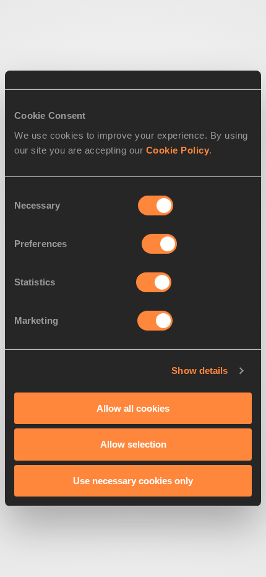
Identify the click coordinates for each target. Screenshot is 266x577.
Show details (199, 370)
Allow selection (133, 444)
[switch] (159, 243)
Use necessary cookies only (133, 480)
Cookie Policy (178, 149)
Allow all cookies (133, 407)
